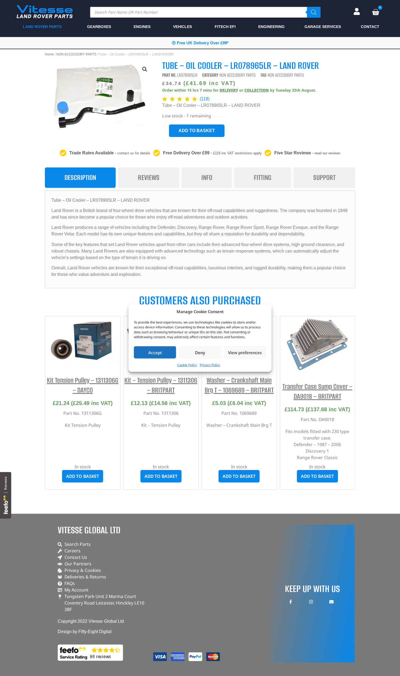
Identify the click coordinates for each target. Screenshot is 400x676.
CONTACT (370, 26)
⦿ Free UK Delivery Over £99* (200, 43)
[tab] (80, 177)
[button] (145, 69)
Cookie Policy (187, 365)
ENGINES (142, 26)
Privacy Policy (210, 365)
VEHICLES (182, 26)
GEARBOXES (99, 26)
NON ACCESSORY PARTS (76, 54)
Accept (155, 352)
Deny (200, 352)
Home (49, 54)
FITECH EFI (225, 26)
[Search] (314, 12)
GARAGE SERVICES (322, 26)
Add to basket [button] (82, 476)
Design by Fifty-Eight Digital (85, 631)
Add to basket (197, 130)
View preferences (245, 352)
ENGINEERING (271, 26)
